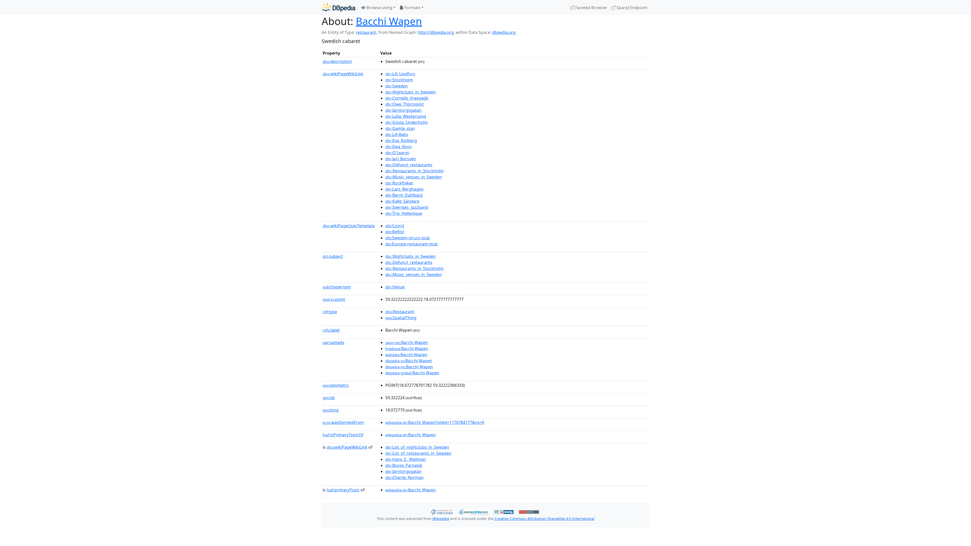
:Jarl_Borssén (400, 159)
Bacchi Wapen (389, 21)
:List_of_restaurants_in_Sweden (418, 453)
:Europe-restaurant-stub (411, 244)
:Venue (395, 287)
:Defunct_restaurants (408, 165)
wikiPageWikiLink (343, 74)
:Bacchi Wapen (406, 342)
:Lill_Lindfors (400, 74)
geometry (336, 385)
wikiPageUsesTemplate (349, 226)
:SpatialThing (400, 318)
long (331, 410)
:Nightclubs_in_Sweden (410, 92)
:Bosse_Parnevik (403, 465)
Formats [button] (412, 7)
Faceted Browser (590, 7)
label (331, 330)
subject (333, 256)
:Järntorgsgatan (403, 110)
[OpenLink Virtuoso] (441, 511)
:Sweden (396, 86)
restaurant (366, 32)
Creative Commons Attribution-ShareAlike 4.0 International (544, 518)
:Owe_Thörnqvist (404, 104)
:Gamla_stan (400, 128)
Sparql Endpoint (631, 7)
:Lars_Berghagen (404, 189)
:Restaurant (399, 311)
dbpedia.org (504, 32)
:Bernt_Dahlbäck (404, 195)
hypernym (337, 287)
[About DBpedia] (338, 7)
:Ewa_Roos (398, 146)
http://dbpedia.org (436, 32)
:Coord (394, 226)
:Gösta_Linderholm (406, 122)
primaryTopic (343, 490)
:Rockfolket (399, 183)
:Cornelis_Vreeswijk (406, 98)
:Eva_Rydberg (401, 140)
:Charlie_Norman (404, 477)
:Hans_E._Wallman (405, 459)
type (330, 311)
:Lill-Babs (396, 134)
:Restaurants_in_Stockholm (414, 171)
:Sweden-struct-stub (407, 238)
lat (329, 397)
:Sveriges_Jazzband (406, 207)
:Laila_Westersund (405, 116)
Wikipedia (440, 518)
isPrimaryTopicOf (343, 435)
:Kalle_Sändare (402, 201)
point (334, 299)
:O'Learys (397, 152)
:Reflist (394, 232)
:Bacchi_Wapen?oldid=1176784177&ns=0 (434, 422)
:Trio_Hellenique (403, 213)
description (337, 61)
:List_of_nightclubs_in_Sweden (417, 447)
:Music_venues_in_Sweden (413, 177)
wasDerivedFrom (343, 422)
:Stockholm (399, 80)
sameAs (333, 342)
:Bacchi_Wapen (410, 435)
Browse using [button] (378, 7)
